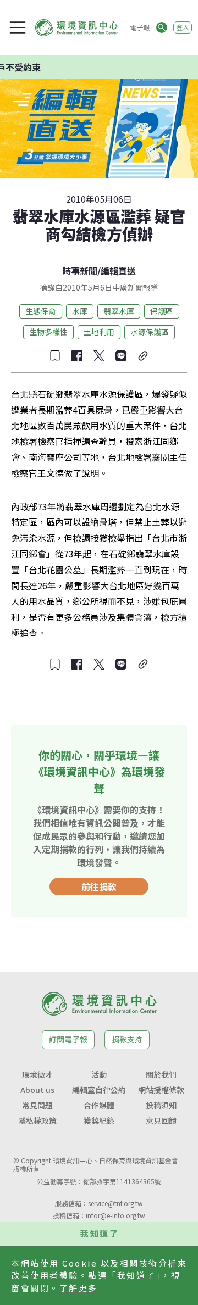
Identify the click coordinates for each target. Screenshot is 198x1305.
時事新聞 (79, 270)
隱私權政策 (37, 1120)
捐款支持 (127, 1039)
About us (37, 1089)
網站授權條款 (161, 1089)
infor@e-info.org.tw (115, 1215)
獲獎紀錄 (99, 1120)
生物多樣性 (48, 331)
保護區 (161, 310)
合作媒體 (99, 1105)
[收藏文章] (55, 355)
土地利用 (99, 331)
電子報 (140, 27)
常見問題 (37, 1105)
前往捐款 (99, 886)
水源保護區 (149, 331)
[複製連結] (143, 355)
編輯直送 (118, 270)
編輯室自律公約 (99, 1089)
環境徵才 (37, 1074)
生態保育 (40, 310)
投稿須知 (161, 1105)
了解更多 (78, 1287)
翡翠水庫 (118, 310)
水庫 (79, 310)
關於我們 (161, 1074)
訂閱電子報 (68, 1039)
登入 (182, 27)
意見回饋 (161, 1120)
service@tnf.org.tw (115, 1203)
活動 (99, 1074)
